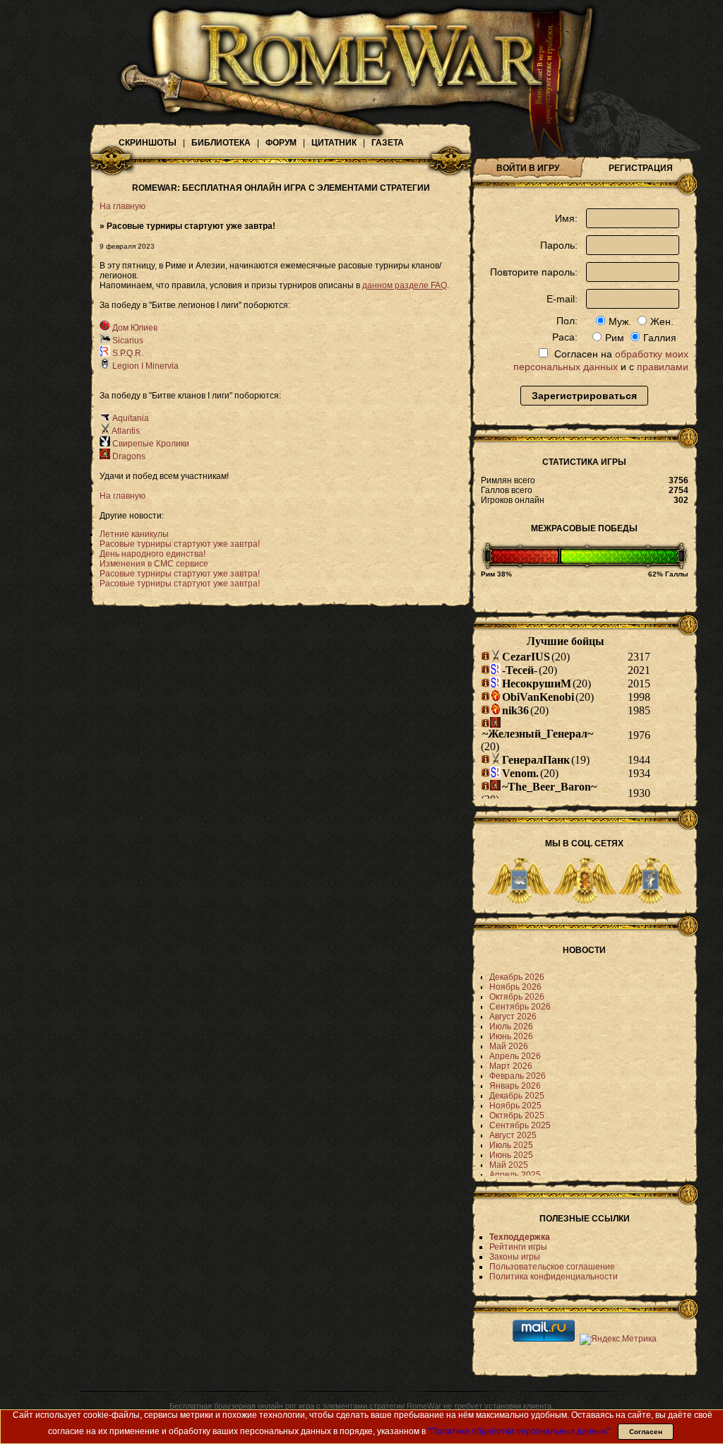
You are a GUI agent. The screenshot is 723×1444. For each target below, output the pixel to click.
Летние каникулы (134, 534)
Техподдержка (519, 1237)
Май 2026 (508, 1046)
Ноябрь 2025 (515, 1106)
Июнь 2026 (511, 1036)
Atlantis (125, 431)
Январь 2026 (515, 1086)
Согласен (645, 1432)
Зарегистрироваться (584, 395)
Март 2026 (510, 1066)
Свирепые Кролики (149, 444)
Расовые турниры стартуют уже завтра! (180, 544)
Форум (281, 143)
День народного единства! (152, 554)
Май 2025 (508, 1165)
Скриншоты (148, 143)
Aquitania (129, 418)
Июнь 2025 (511, 1155)
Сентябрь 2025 (520, 1125)
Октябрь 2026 (516, 997)
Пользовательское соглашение (552, 1267)
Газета (387, 143)
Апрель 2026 (515, 1056)
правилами (662, 366)
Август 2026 (513, 1017)
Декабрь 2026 (516, 977)
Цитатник (334, 143)
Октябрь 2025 (516, 1115)
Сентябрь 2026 (520, 1007)
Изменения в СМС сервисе (154, 564)
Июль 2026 (511, 1026)
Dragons (127, 456)
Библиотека (221, 143)
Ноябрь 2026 (515, 987)
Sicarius (126, 340)
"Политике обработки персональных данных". (520, 1431)
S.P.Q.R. (126, 353)
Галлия (659, 337)
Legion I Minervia (144, 366)
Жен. (662, 321)
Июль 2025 (511, 1145)
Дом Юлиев (133, 328)
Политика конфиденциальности (553, 1277)
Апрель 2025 (515, 1175)
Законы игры (514, 1257)
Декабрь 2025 (516, 1096)
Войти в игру (527, 168)
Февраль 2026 (517, 1076)
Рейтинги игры (518, 1247)
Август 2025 (513, 1135)
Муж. (620, 321)
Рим (614, 337)
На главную (122, 206)
